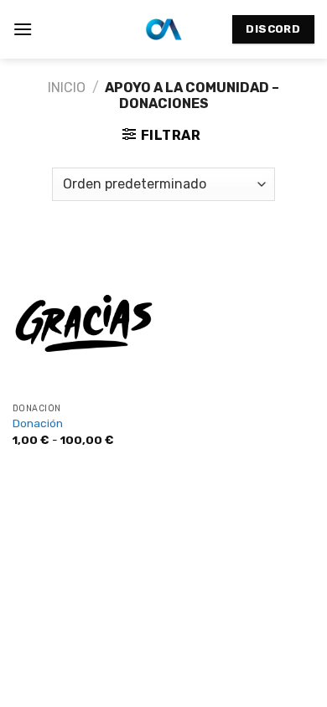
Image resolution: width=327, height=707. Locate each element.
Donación (38, 423)
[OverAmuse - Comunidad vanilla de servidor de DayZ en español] (164, 28)
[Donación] (84, 323)
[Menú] (23, 28)
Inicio (67, 87)
